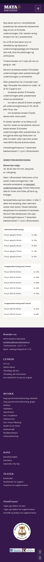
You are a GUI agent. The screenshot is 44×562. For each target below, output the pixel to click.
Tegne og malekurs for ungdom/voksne (19, 509)
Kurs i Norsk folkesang (12, 422)
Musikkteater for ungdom (13, 482)
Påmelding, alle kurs (11, 370)
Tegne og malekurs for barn (14, 506)
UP (40, 552)
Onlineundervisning (10, 436)
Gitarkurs (6, 405)
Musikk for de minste (11, 426)
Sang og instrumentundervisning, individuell (20, 398)
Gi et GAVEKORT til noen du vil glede (17, 377)
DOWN (40, 558)
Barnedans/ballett (10, 457)
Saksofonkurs (8, 412)
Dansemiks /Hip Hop (11, 464)
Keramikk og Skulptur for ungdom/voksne (19, 513)
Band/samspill (8, 429)
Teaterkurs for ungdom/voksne (15, 485)
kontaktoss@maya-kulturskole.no (16, 342)
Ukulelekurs (7, 408)
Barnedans (7, 460)
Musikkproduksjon (10, 433)
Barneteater (8, 478)
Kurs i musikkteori (10, 415)
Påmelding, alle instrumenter (14, 374)
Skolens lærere (9, 367)
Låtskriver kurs (9, 419)
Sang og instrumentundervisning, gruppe (19, 402)
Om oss (6, 363)
